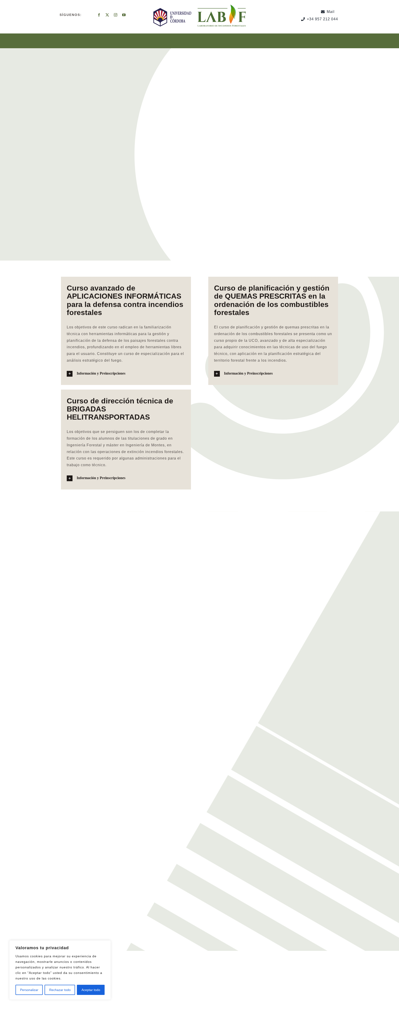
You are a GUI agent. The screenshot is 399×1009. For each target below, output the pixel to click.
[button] (126, 374)
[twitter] (107, 15)
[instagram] (116, 15)
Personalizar (29, 990)
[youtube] (124, 15)
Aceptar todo (91, 990)
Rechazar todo (60, 990)
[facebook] (99, 15)
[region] (60, 970)
